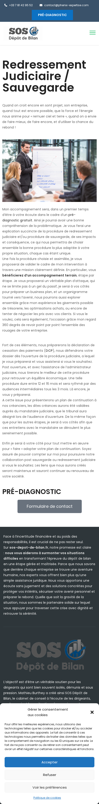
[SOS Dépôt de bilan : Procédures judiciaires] (23, 33)
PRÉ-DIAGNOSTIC (52, 15)
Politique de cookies (47, 798)
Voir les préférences (49, 787)
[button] (92, 712)
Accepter (49, 762)
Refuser (49, 774)
